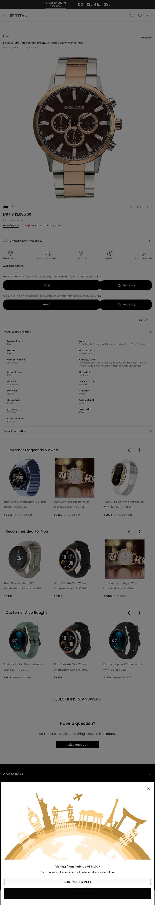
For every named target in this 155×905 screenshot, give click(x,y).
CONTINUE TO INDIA (77, 882)
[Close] (77, 786)
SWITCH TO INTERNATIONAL (77, 894)
